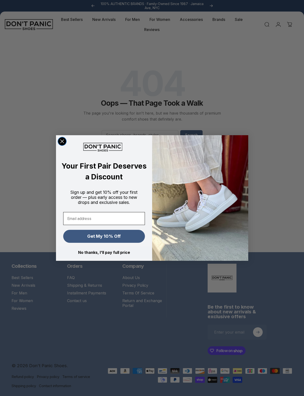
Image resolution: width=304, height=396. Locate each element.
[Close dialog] (62, 141)
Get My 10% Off (104, 236)
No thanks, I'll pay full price (104, 252)
